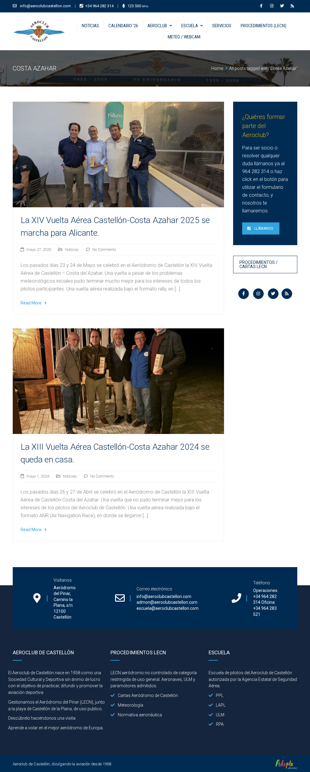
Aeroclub (157, 25)
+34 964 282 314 (99, 6)
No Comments (104, 249)
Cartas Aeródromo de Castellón (148, 695)
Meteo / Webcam (184, 37)
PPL (219, 695)
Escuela (189, 25)
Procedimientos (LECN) (263, 25)
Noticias (90, 25)
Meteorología (130, 705)
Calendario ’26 (123, 25)
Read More (31, 303)
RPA (220, 724)
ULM (220, 714)
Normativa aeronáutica (140, 714)
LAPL (221, 705)
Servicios (221, 25)
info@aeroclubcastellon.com (45, 6)
